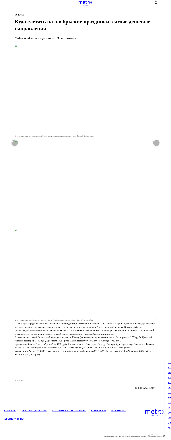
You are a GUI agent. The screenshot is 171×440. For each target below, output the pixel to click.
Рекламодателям (34, 410)
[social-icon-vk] (6, 436)
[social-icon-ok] (17, 436)
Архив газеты (14, 419)
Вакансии (118, 410)
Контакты (98, 410)
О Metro (10, 410)
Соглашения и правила (69, 410)
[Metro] (85, 3)
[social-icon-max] (22, 436)
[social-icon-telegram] (12, 436)
